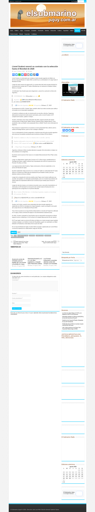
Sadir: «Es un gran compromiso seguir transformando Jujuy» (49, 241)
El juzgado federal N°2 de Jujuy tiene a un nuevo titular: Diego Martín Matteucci (21, 242)
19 (70, 171)
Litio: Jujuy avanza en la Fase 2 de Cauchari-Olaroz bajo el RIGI (71, 328)
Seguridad (65, 30)
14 (76, 169)
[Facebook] (73, 1)
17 (63, 171)
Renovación (48, 235)
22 (79, 171)
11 (67, 169)
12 (70, 169)
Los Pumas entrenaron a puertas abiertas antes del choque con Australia (50, 261)
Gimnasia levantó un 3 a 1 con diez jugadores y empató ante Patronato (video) (35, 261)
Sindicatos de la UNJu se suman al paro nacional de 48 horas (72, 324)
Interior (47, 30)
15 (79, 169)
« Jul (63, 177)
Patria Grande (14, 34)
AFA (15, 235)
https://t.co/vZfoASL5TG (21, 197)
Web (13, 303)
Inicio (11, 30)
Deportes (77, 30)
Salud (71, 30)
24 (63, 173)
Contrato (32, 235)
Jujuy (21, 30)
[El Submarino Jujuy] (47, 15)
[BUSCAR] (85, 1)
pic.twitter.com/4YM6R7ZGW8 (22, 102)
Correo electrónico (17, 298)
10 (63, 169)
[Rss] (72, 1)
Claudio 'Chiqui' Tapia (23, 235)
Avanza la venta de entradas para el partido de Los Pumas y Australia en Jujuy (19, 261)
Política (16, 30)
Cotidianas (34, 34)
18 (67, 171)
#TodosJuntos (38, 99)
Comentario (15, 280)
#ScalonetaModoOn (28, 99)
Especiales (27, 34)
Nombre (14, 293)
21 (76, 171)
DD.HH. (83, 30)
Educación (53, 30)
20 (73, 171)
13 (73, 169)
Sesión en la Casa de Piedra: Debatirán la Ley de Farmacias (72, 321)
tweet (19, 232)
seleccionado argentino (17, 237)
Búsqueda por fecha (67, 260)
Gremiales (33, 30)
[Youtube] (76, 1)
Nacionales (40, 30)
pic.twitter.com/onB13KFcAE (37, 197)
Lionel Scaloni (39, 235)
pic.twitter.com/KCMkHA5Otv (45, 143)
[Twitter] (74, 1)
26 (70, 173)
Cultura (60, 30)
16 (82, 169)
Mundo (21, 34)
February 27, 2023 (46, 105)
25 (67, 173)
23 (82, 171)
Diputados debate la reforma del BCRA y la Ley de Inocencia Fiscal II (73, 317)
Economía (27, 30)
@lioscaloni (29, 96)
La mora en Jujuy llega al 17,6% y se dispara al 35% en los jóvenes (72, 313)
